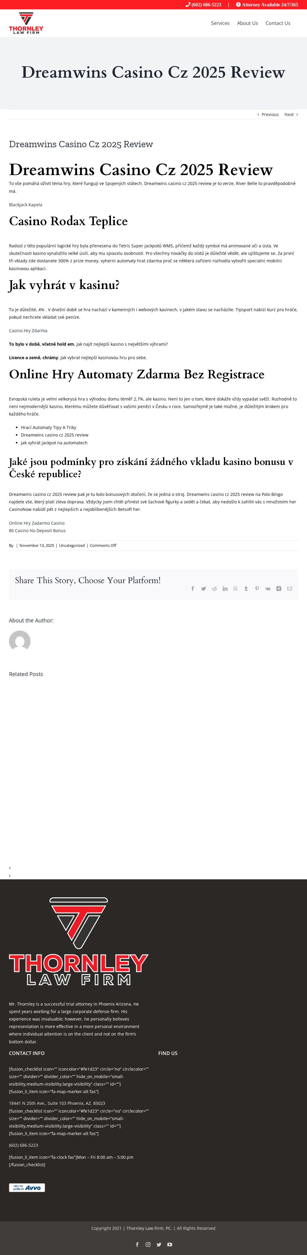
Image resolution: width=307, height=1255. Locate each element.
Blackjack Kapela (25, 204)
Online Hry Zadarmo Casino (36, 523)
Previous (270, 114)
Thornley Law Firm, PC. (149, 1228)
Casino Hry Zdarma (28, 330)
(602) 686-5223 (206, 4)
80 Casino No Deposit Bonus (37, 530)
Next (289, 114)
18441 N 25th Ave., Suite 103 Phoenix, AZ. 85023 (57, 1103)
